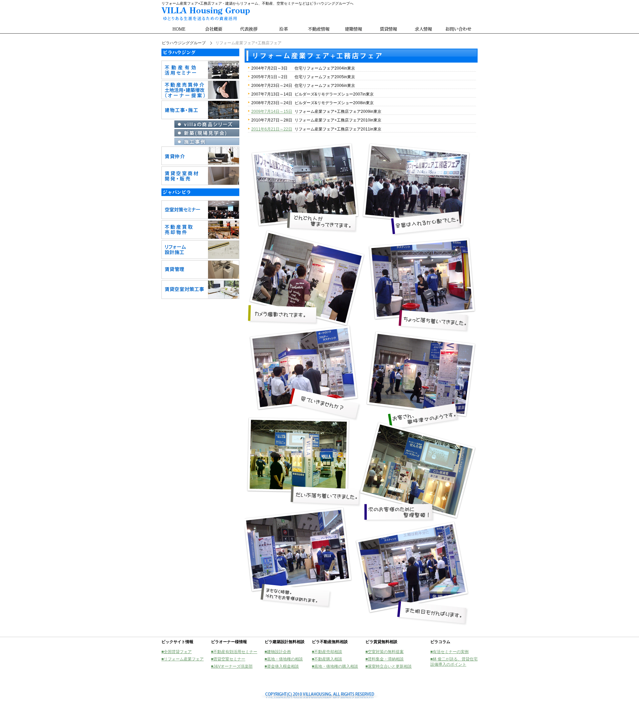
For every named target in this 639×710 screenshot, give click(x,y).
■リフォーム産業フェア (182, 659)
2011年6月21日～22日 (271, 129)
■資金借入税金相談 (282, 666)
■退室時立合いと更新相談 (388, 666)
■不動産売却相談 (327, 651)
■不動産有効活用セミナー (234, 651)
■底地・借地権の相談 (284, 659)
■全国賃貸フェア (176, 651)
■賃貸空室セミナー (228, 659)
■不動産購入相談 (327, 659)
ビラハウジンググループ (184, 43)
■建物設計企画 (278, 651)
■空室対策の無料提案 (384, 651)
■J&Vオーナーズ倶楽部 (232, 666)
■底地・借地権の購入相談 (335, 666)
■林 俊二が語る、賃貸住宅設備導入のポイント (454, 662)
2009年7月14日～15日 (271, 111)
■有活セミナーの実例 (449, 651)
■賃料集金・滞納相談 (384, 659)
